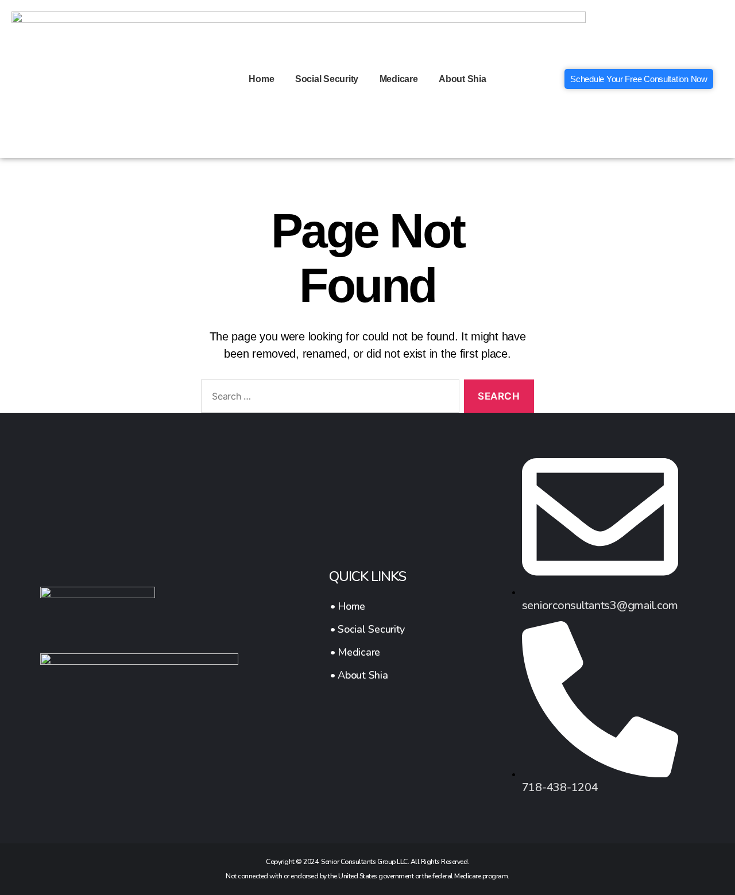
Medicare (399, 79)
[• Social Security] (367, 629)
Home (261, 79)
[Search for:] (327, 398)
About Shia (462, 79)
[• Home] (367, 606)
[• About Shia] (367, 675)
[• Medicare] (367, 652)
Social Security (326, 79)
